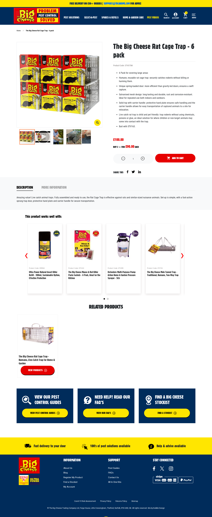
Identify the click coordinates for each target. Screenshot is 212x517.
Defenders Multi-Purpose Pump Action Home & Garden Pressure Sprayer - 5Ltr (122, 275)
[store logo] (37, 15)
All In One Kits (114, 482)
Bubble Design (159, 508)
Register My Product (73, 477)
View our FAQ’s (103, 412)
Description (25, 187)
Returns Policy (121, 501)
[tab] (29, 187)
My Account (69, 486)
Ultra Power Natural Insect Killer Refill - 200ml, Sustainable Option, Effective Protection (44, 275)
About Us (67, 468)
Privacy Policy (105, 501)
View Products (35, 370)
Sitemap (134, 501)
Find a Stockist (70, 482)
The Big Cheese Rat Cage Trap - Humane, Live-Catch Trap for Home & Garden (37, 360)
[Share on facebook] (128, 172)
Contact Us (113, 477)
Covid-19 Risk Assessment (85, 501)
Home (19, 31)
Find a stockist (165, 412)
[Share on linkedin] (139, 172)
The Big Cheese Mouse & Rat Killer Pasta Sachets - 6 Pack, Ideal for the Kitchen (84, 275)
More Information (54, 187)
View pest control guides (42, 412)
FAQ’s (110, 472)
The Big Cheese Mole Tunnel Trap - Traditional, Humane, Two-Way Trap (163, 274)
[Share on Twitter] (133, 172)
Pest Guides (114, 468)
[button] (97, 122)
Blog (65, 472)
